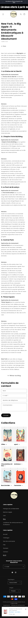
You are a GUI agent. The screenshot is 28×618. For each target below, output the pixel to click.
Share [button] (4, 46)
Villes (3, 444)
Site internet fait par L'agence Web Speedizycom (14, 603)
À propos (5, 548)
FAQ (4, 544)
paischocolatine (11, 602)
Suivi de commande (9, 541)
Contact (5, 552)
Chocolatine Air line (7, 465)
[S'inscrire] (23, 567)
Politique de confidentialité (11, 508)
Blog (4, 519)
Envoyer (6, 415)
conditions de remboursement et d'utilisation (13, 523)
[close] (26, 609)
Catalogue (6, 538)
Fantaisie (17, 485)
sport (16, 444)
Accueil (5, 534)
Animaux (17, 464)
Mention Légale (7, 512)
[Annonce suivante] (25, 2)
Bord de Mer (5, 485)
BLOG (4, 555)
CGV (4, 515)
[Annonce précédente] (3, 2)
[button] (3, 14)
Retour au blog (15, 375)
